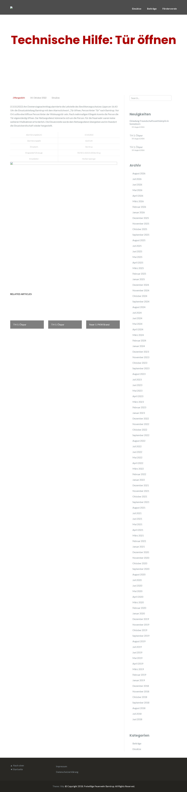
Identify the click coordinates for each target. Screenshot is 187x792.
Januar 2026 (139, 212)
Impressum (61, 766)
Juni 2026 (137, 184)
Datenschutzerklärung (67, 771)
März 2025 (138, 268)
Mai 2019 (137, 658)
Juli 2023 (137, 379)
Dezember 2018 (141, 685)
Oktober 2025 (140, 229)
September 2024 (141, 301)
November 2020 (141, 557)
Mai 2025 (137, 256)
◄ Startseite (16, 769)
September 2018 (141, 702)
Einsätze (136, 8)
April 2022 (138, 463)
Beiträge (152, 8)
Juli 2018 (137, 713)
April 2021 (138, 529)
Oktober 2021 (140, 496)
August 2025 (139, 240)
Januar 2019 (139, 680)
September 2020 (141, 568)
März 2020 (138, 602)
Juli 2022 (137, 446)
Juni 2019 (137, 652)
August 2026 (139, 173)
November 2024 (141, 290)
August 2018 (139, 708)
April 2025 (138, 262)
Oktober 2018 (140, 697)
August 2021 (139, 507)
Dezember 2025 (141, 218)
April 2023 (138, 396)
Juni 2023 (137, 385)
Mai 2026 (137, 190)
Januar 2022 (139, 479)
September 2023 (141, 368)
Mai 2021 (137, 524)
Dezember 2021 (141, 485)
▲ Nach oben (17, 765)
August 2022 (139, 440)
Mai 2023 (137, 390)
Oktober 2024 (140, 295)
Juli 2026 (137, 179)
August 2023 (139, 373)
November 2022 (141, 424)
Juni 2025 (137, 251)
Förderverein (169, 8)
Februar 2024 (139, 340)
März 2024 (138, 334)
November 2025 (141, 223)
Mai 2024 (137, 323)
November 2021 (141, 490)
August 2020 (139, 574)
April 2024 (138, 329)
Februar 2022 (139, 474)
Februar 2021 (139, 541)
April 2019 (138, 663)
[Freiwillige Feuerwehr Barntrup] (11, 7)
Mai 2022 (137, 457)
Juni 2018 (137, 719)
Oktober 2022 (140, 429)
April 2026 (138, 195)
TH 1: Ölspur (136, 135)
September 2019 (141, 635)
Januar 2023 (139, 412)
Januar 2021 (139, 546)
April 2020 (138, 596)
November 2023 (141, 357)
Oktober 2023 (140, 362)
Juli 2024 (137, 312)
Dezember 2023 (141, 351)
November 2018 (141, 691)
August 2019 (139, 641)
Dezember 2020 (141, 552)
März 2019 (138, 669)
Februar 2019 (139, 674)
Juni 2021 (137, 518)
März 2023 (138, 401)
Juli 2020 (137, 580)
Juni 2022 (137, 451)
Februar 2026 (139, 206)
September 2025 (141, 234)
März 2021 (138, 535)
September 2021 (141, 502)
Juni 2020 (137, 585)
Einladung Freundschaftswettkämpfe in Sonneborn (149, 122)
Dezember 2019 (141, 619)
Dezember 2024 (141, 284)
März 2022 (138, 468)
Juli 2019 (137, 646)
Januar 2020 (139, 613)
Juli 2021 (137, 513)
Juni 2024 (137, 318)
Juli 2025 (137, 245)
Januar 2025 (139, 279)
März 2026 (138, 201)
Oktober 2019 (140, 630)
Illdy (62, 786)
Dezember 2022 (141, 418)
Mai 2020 (137, 591)
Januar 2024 (139, 346)
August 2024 (139, 307)
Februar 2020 (139, 607)
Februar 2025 (139, 273)
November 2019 (141, 624)
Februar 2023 (139, 407)
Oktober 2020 (140, 563)
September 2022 (141, 435)
